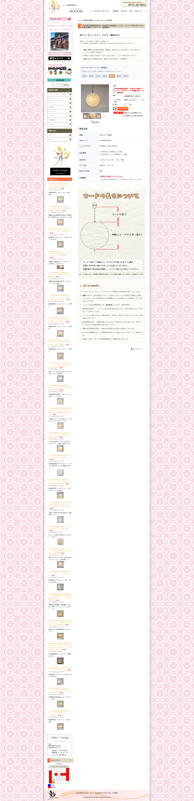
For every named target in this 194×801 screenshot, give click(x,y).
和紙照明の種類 (53, 90)
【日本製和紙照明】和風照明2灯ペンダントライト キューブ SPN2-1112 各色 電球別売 (61, 690)
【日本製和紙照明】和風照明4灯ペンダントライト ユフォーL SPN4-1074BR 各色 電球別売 (60, 297)
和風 (49, 139)
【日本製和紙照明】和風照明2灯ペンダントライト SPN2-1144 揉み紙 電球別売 (60, 275)
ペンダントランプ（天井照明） (57, 94)
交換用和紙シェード (54, 120)
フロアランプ (52, 103)
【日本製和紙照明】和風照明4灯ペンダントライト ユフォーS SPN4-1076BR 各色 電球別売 (60, 342)
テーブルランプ (53, 111)
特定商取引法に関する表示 (103, 793)
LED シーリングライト (55, 98)
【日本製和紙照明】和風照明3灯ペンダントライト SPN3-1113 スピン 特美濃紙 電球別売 (60, 186)
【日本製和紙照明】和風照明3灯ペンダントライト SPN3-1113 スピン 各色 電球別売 (60, 713)
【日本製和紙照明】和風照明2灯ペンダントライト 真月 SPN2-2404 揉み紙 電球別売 (60, 365)
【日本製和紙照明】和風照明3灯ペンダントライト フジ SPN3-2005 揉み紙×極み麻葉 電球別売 (60, 482)
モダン (50, 135)
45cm (112, 76)
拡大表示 (96, 122)
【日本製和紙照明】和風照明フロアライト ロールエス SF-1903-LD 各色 (60, 573)
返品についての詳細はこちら (133, 112)
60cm (126, 76)
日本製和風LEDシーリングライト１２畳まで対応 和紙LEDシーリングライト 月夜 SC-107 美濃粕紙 (60, 253)
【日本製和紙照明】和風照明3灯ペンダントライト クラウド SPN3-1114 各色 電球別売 (61, 387)
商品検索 (60, 80)
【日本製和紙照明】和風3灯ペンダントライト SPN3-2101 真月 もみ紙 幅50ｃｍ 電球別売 (60, 551)
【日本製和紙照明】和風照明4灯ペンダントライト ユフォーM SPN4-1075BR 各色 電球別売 (60, 320)
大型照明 (51, 107)
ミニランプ (51, 115)
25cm (84, 76)
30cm (91, 76)
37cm (98, 76)
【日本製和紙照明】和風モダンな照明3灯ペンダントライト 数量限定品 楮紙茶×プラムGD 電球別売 (60, 623)
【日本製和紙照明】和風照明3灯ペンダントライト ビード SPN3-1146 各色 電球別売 (60, 435)
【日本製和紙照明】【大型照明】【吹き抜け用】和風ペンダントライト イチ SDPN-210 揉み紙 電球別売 (60, 504)
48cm (119, 76)
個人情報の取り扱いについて (85, 793)
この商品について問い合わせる (133, 115)
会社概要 (115, 793)
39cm (105, 76)
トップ (80, 20)
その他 (50, 124)
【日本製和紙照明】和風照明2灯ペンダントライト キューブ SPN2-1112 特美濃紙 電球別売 (61, 208)
